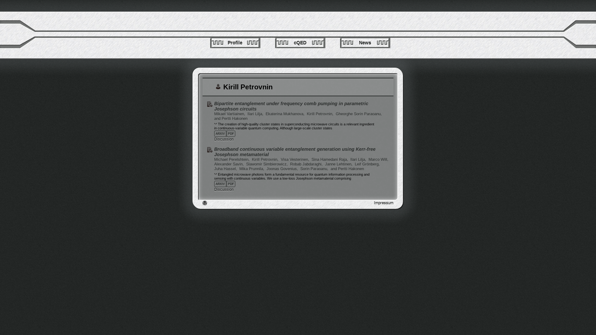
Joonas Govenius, (283, 169)
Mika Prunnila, (252, 169)
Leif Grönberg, (367, 164)
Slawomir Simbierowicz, (267, 164)
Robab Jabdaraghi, (307, 164)
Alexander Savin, (229, 164)
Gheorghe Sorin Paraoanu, (359, 114)
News (365, 42)
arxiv (220, 133)
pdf (231, 133)
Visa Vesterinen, (295, 159)
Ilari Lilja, (255, 114)
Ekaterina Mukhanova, (286, 114)
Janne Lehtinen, (339, 164)
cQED (300, 42)
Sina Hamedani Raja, (330, 159)
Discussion (224, 139)
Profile (235, 42)
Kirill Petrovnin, (321, 114)
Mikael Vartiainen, (230, 114)
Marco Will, (378, 159)
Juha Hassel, (226, 169)
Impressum (383, 203)
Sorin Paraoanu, (314, 169)
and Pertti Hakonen (230, 118)
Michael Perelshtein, (232, 159)
